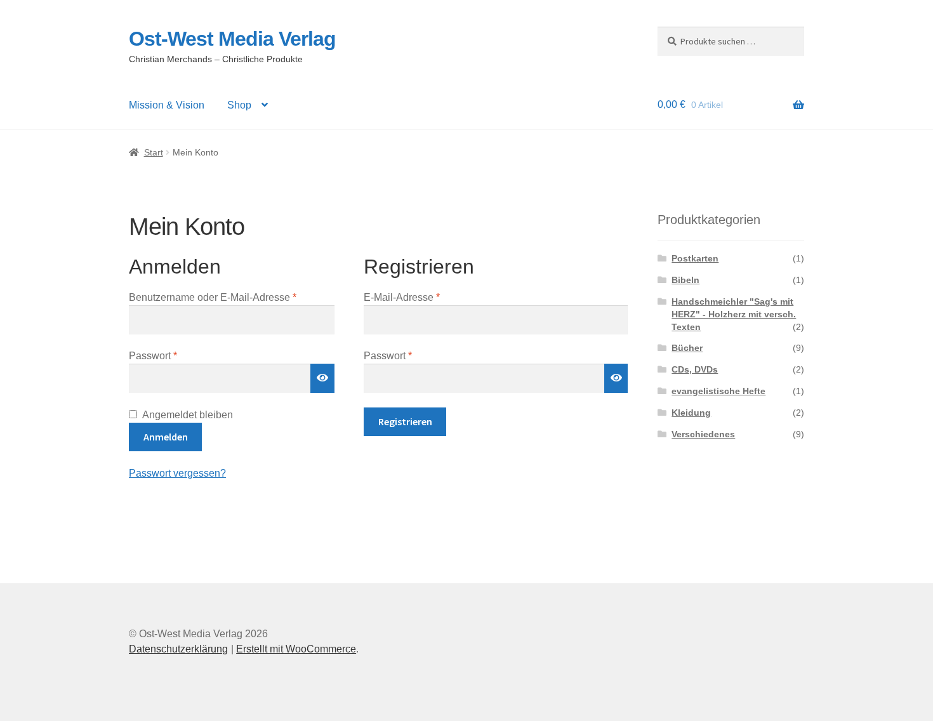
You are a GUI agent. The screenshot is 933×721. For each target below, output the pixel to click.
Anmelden (165, 436)
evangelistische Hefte (718, 391)
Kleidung (691, 412)
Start (153, 152)
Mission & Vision (166, 105)
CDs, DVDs (695, 369)
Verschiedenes (703, 434)
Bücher (687, 348)
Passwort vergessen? (177, 473)
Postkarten (695, 258)
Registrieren (405, 421)
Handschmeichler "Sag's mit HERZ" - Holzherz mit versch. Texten (734, 314)
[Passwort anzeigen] (322, 378)
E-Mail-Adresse (427, 297)
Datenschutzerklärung (178, 649)
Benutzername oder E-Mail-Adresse (231, 297)
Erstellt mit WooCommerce (296, 649)
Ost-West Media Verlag (232, 38)
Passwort (178, 355)
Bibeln (685, 280)
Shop (239, 105)
